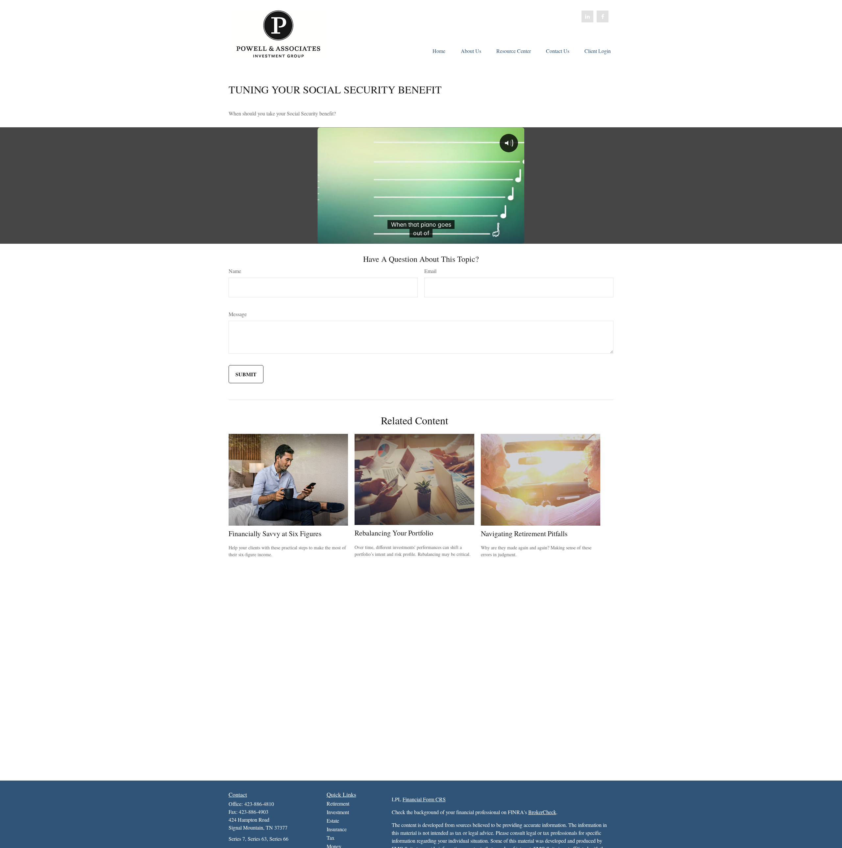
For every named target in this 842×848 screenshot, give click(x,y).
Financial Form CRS (424, 799)
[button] (438, 50)
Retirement (338, 803)
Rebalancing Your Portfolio (394, 532)
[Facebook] (602, 16)
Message (238, 314)
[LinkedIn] (587, 16)
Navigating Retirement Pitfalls (524, 533)
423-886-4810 (259, 803)
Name (235, 270)
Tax (330, 837)
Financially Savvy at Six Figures (275, 533)
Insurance (337, 829)
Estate (333, 820)
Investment (338, 812)
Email (430, 270)
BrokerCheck (542, 812)
